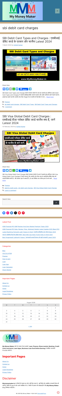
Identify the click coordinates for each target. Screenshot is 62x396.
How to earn (6, 259)
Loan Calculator (7, 267)
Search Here (6, 199)
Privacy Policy (6, 294)
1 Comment (8, 107)
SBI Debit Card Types (27, 104)
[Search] (56, 203)
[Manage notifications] (58, 392)
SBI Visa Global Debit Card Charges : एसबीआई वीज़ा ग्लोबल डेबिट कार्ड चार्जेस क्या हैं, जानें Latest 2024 (28, 120)
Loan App (5, 264)
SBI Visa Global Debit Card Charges (45, 188)
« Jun (30, 326)
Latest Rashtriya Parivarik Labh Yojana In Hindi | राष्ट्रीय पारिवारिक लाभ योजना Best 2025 (29, 232)
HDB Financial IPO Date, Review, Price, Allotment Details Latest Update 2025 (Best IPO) (30, 229)
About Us (5, 283)
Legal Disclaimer (7, 291)
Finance (7, 102)
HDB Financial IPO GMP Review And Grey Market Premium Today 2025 (25, 226)
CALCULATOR (7, 253)
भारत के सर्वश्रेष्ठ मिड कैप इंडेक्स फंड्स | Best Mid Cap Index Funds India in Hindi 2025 (27, 235)
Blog (3, 251)
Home (4, 288)
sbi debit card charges (12, 104)
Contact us (5, 286)
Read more (50, 97)
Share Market (6, 270)
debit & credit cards (11, 188)
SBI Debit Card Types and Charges (46, 104)
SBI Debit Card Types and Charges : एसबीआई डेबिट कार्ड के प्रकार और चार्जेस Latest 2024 (31, 39)
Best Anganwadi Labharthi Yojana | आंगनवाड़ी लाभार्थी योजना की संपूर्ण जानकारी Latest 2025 (29, 237)
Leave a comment (10, 190)
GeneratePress (41, 393)
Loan (4, 262)
